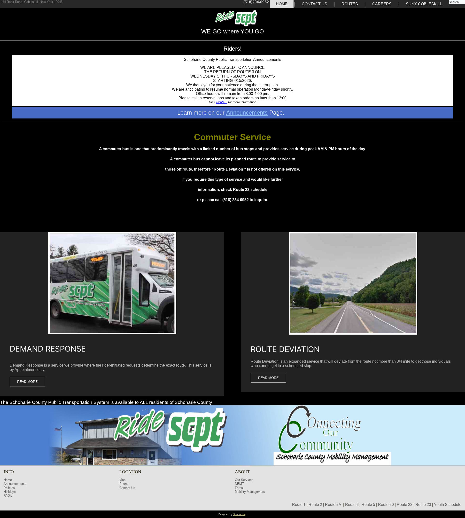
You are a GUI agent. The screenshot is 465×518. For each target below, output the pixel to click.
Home (281, 4)
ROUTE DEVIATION (285, 349)
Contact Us (314, 4)
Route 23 (423, 504)
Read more (27, 382)
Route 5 (368, 504)
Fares (239, 488)
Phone (123, 484)
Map (122, 480)
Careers (382, 4)
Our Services (244, 480)
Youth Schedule (447, 504)
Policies (9, 488)
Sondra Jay (239, 514)
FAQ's (8, 495)
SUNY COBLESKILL (424, 4)
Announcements (247, 112)
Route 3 (221, 102)
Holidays (10, 492)
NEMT (239, 484)
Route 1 (299, 504)
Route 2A (333, 504)
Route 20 (386, 504)
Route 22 (404, 504)
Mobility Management (250, 492)
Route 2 (315, 504)
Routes (349, 4)
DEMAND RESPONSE (48, 348)
